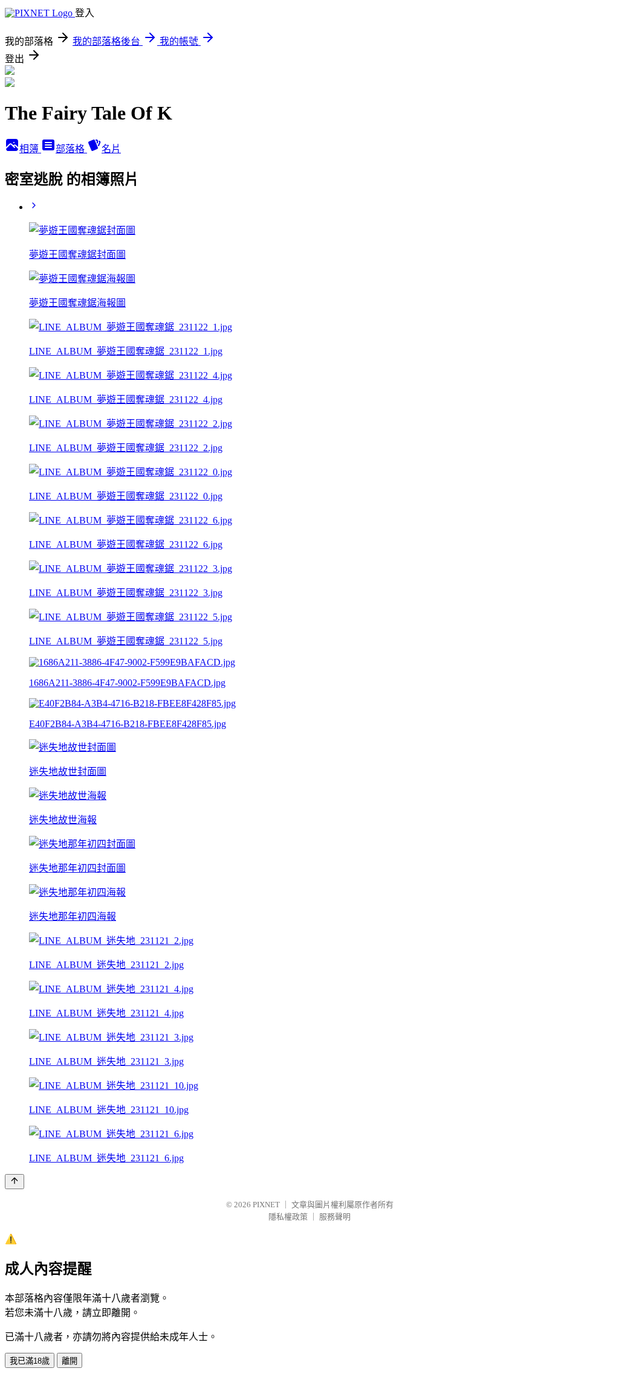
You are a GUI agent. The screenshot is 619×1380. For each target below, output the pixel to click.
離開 (69, 1361)
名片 (111, 149)
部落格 (71, 149)
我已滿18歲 (30, 1361)
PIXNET (266, 1204)
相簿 (30, 149)
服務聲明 (335, 1216)
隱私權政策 (288, 1216)
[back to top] (14, 1181)
